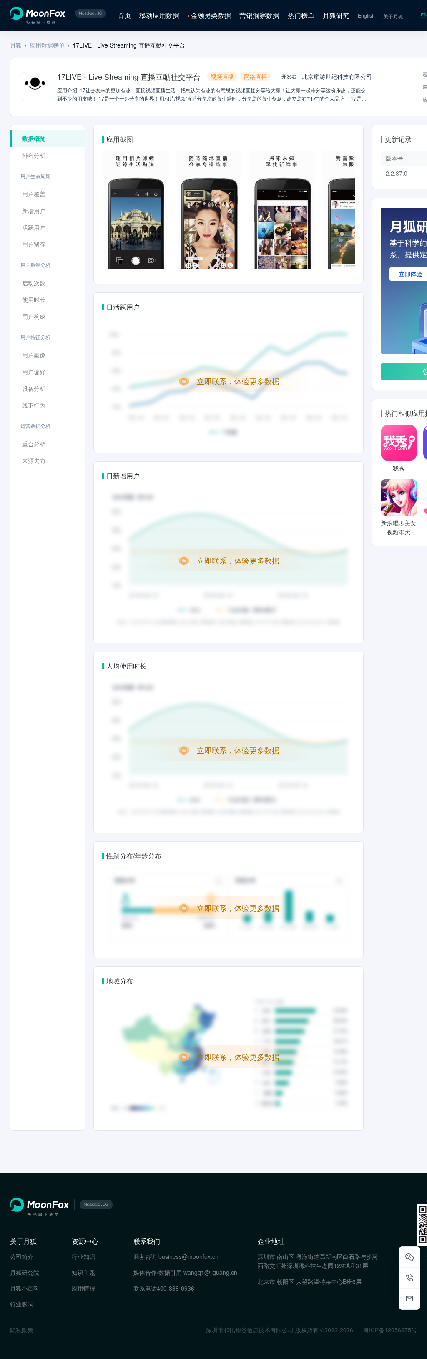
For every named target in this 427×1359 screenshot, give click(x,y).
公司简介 (21, 1256)
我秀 (398, 468)
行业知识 (83, 1256)
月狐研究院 (24, 1272)
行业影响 (21, 1304)
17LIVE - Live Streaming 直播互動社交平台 (129, 45)
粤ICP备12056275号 (390, 1330)
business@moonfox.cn (188, 1256)
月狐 (16, 45)
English (366, 15)
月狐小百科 (24, 1288)
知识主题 (83, 1272)
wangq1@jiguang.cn (210, 1272)
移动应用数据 (159, 15)
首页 (124, 15)
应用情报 (83, 1288)
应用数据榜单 (47, 45)
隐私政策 (21, 1330)
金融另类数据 (211, 15)
